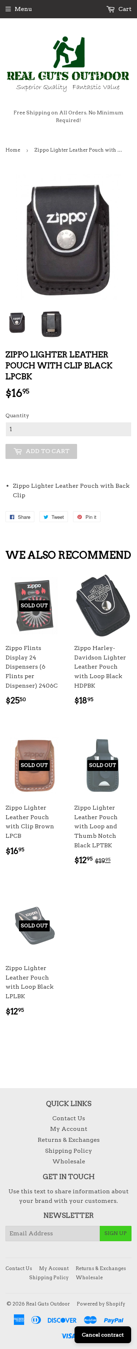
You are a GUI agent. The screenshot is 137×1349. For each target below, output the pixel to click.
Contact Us (68, 1118)
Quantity (17, 415)
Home (12, 150)
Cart (124, 8)
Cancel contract (103, 1335)
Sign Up (115, 1233)
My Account (68, 1128)
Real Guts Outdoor (48, 1304)
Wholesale (68, 1161)
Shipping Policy (68, 1150)
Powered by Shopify (101, 1304)
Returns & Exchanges (69, 1139)
